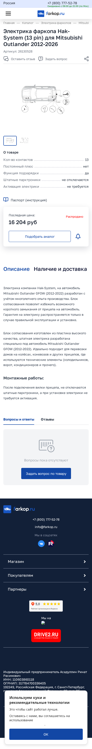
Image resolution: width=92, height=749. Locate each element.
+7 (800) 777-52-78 (62, 3)
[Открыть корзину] (81, 13)
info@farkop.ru (46, 527)
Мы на (46, 618)
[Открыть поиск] (20, 13)
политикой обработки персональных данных (38, 722)
